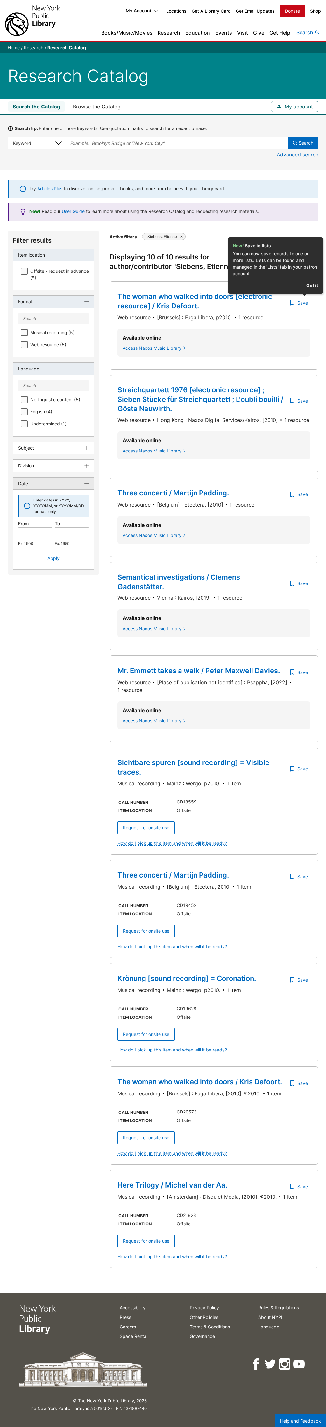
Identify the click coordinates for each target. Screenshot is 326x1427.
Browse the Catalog (97, 106)
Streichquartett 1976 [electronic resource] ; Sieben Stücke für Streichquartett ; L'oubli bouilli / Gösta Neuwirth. (200, 399)
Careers (128, 1326)
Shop (315, 11)
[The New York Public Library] (32, 20)
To (57, 523)
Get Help (279, 33)
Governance (202, 1336)
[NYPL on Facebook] (256, 1364)
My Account (138, 10)
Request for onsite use (146, 827)
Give (258, 33)
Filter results (32, 240)
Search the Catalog (36, 106)
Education (197, 33)
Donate (292, 11)
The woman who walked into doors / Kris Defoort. (199, 1082)
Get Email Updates (255, 11)
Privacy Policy (204, 1307)
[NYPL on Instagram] (285, 1364)
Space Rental (133, 1336)
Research (169, 33)
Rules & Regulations (278, 1307)
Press (125, 1317)
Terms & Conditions (210, 1326)
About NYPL (271, 1317)
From (23, 523)
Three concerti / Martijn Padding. (173, 493)
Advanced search (297, 154)
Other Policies (204, 1317)
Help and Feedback (300, 1421)
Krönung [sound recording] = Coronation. (186, 978)
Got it (312, 285)
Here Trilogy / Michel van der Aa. (172, 1185)
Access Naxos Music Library (152, 348)
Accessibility (132, 1307)
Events (223, 33)
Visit (242, 33)
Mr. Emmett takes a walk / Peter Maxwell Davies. (198, 670)
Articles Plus (49, 188)
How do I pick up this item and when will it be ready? (172, 843)
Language (268, 1326)
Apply (53, 558)
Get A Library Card (211, 11)
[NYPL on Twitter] (271, 1364)
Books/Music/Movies (126, 33)
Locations (176, 11)
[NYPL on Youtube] (299, 1364)
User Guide (73, 211)
